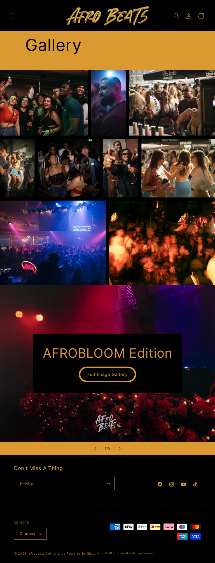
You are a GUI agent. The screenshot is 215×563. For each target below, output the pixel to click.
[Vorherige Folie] (95, 448)
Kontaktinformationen (135, 553)
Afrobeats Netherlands (47, 553)
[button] (12, 16)
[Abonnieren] (108, 483)
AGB (108, 553)
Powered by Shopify (83, 553)
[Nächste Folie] (120, 448)
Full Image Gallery (107, 374)
